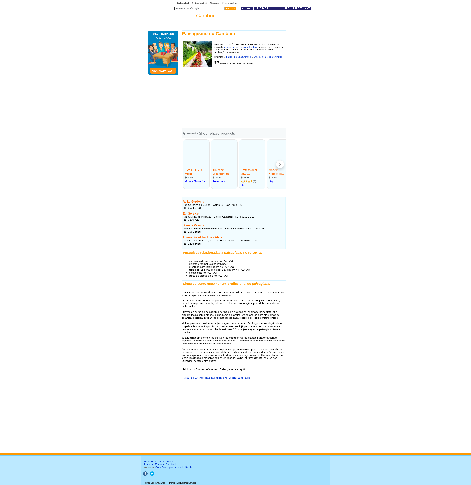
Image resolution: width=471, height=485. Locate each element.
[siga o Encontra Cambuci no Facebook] (145, 475)
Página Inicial (183, 3)
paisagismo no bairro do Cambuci (240, 47)
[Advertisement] (234, 96)
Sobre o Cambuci (229, 3)
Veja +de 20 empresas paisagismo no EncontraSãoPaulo (217, 377)
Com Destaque (164, 467)
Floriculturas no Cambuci (238, 57)
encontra (196, 15)
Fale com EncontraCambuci (160, 464)
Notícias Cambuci (199, 3)
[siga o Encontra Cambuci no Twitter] (152, 475)
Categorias (214, 3)
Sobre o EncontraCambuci (159, 461)
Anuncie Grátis (183, 467)
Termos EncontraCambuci (155, 483)
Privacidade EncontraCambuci (182, 483)
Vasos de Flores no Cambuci (268, 57)
